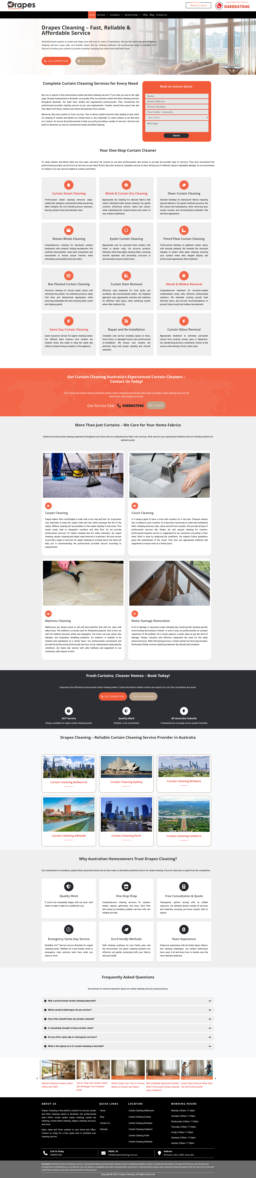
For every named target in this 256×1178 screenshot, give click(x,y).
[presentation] (37, 1078)
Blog (152, 14)
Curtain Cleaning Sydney (126, 782)
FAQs (145, 14)
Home (92, 14)
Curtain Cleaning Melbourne (68, 782)
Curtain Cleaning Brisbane (184, 781)
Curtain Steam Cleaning (69, 193)
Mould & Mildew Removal (184, 284)
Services (101, 14)
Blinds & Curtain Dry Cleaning (126, 193)
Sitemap (104, 1129)
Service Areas (131, 14)
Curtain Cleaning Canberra (184, 836)
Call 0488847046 (58, 60)
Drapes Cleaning (127, 1174)
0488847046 (237, 5)
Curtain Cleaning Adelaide (69, 835)
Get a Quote (156, 405)
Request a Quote (198, 4)
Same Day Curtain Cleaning (69, 329)
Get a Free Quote (92, 60)
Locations (115, 14)
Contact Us (161, 14)
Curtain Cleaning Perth (126, 835)
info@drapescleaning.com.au (122, 1154)
